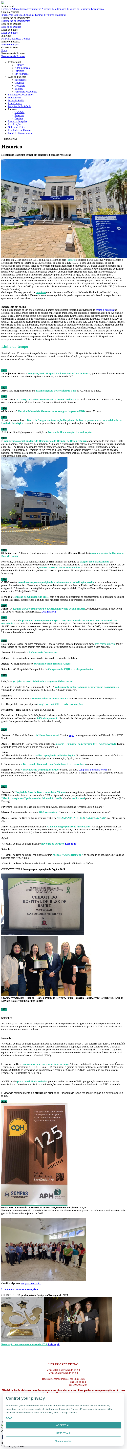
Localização (97, 9)
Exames (39, 14)
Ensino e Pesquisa (10, 44)
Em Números (44, 9)
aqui (71, 735)
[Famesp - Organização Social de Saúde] (2, 1425)
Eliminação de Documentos (15, 20)
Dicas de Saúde (9, 32)
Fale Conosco (59, 9)
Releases (16, 38)
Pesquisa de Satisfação (78, 9)
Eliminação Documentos (21, 94)
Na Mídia (6, 38)
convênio (41, 292)
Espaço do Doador (11, 26)
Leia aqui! (54, 1344)
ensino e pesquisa (105, 309)
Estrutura (32, 9)
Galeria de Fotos (16, 127)
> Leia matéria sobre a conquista (19, 1289)
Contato (26, 38)
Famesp (71, 259)
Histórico (6, 9)
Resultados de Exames (13, 56)
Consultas (29, 14)
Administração (19, 9)
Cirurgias (18, 14)
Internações (7, 14)
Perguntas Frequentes (55, 14)
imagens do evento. (31, 1283)
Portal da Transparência (20, 133)
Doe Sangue (14, 97)
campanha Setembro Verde (93, 769)
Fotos (4, 50)
